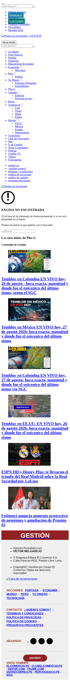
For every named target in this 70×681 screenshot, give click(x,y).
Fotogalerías (14, 159)
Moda (18, 114)
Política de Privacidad (23, 617)
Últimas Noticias (17, 12)
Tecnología (14, 135)
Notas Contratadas (18, 147)
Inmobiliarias (22, 86)
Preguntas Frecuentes (24, 625)
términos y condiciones (20, 171)
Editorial (19, 95)
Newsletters (14, 27)
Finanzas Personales (19, 24)
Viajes (18, 111)
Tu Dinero (13, 80)
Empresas (13, 18)
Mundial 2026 (15, 30)
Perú (10, 73)
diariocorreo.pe (19, 672)
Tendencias (14, 104)
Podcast (12, 150)
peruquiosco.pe (47, 672)
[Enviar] (34, 6)
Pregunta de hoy (23, 98)
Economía (13, 67)
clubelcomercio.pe (47, 666)
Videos (12, 156)
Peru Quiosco (15, 54)
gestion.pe (13, 165)
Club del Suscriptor (18, 138)
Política (19, 76)
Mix (10, 141)
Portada (12, 57)
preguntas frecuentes (19, 180)
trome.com (35, 669)
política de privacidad (19, 174)
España (19, 129)
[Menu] (2, 3)
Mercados (20, 70)
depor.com (16, 669)
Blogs (11, 101)
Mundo (12, 120)
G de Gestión (16, 21)
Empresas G (15, 15)
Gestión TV (14, 153)
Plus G (11, 89)
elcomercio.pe (17, 666)
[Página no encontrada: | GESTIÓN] (21, 35)
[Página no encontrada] (14, 186)
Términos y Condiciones (24, 613)
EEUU (18, 123)
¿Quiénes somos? (37, 609)
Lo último (13, 51)
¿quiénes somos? (17, 168)
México (19, 126)
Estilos (18, 117)
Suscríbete (35, 658)
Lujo (17, 107)
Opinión (12, 92)
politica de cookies (18, 177)
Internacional (22, 132)
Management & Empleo (21, 63)
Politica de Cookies (21, 621)
